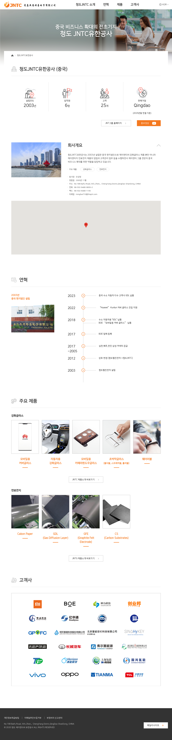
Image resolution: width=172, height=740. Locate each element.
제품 (120, 4)
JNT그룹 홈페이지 (113, 123)
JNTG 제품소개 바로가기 (83, 558)
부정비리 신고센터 (54, 718)
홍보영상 (145, 123)
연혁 (106, 4)
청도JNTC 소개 (85, 4)
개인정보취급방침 (11, 718)
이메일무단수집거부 (32, 718)
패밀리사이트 (153, 725)
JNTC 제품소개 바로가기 (83, 479)
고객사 (135, 4)
